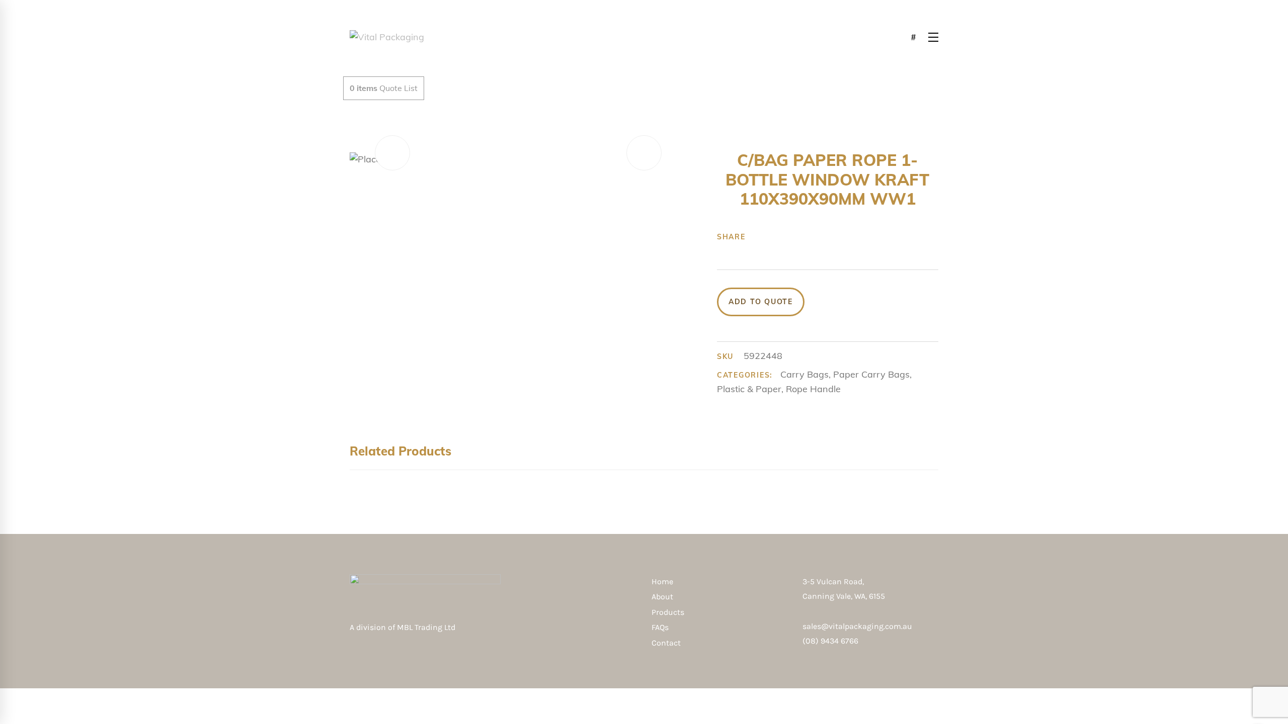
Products (668, 612)
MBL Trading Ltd (429, 627)
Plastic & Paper (749, 389)
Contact (666, 643)
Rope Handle (813, 389)
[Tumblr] (805, 237)
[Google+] (789, 237)
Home (662, 581)
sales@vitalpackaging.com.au (857, 626)
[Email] (836, 237)
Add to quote (761, 301)
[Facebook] (758, 237)
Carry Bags (804, 374)
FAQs (660, 627)
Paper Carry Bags (871, 374)
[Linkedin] (821, 237)
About (662, 596)
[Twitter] (774, 237)
